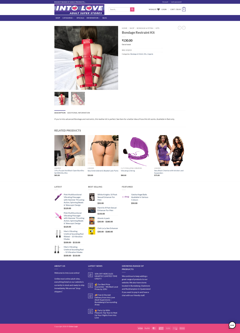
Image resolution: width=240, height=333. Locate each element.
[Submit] (132, 9)
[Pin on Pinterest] (138, 60)
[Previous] (58, 58)
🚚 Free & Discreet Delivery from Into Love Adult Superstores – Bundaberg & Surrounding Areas (106, 300)
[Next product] (179, 27)
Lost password (176, 2)
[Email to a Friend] (133, 60)
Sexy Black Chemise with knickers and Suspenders (169, 171)
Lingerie (150, 54)
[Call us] (66, 298)
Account (165, 2)
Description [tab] (60, 113)
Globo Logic (73, 326)
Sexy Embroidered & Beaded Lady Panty (103, 171)
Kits (157, 28)
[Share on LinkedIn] (142, 60)
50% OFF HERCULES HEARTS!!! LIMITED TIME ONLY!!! (106, 276)
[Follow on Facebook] (57, 298)
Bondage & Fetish (145, 28)
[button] (188, 4)
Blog (104, 18)
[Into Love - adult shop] (79, 9)
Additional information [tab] (78, 113)
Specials (80, 18)
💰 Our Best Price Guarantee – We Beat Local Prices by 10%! (106, 286)
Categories (67, 18)
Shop (58, 18)
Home (124, 28)
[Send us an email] (187, 3)
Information (92, 18)
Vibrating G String (128, 171)
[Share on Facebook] (124, 60)
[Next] (114, 58)
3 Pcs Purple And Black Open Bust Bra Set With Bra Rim (69, 171)
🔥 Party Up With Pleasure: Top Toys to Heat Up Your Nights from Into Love (106, 314)
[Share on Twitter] (129, 60)
